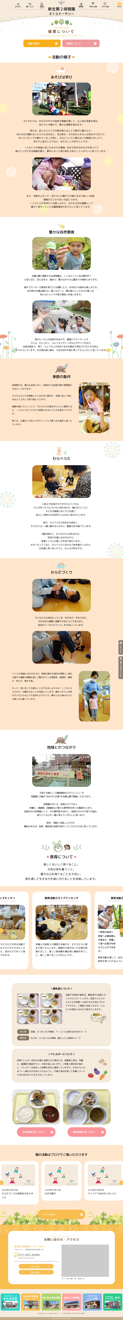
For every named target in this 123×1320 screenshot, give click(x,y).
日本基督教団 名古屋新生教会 (72, 1313)
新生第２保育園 (61, 9)
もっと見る (49, 1214)
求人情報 (35, 1266)
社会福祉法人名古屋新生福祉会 (48, 1313)
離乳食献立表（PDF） (84, 1132)
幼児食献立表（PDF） (34, 1132)
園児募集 (35, 1272)
